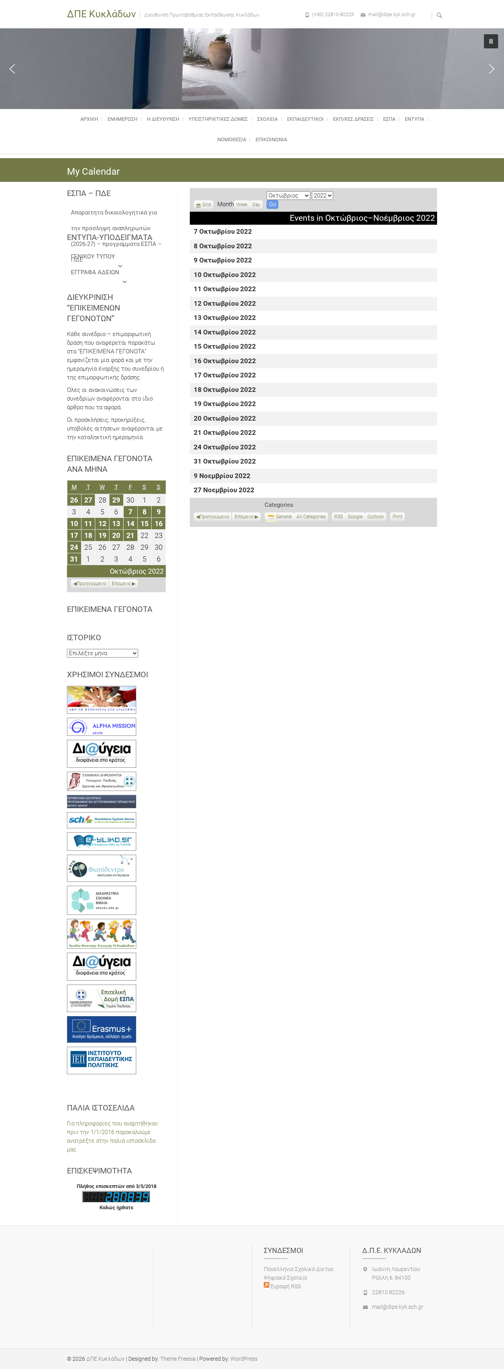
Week (242, 204)
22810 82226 (388, 1292)
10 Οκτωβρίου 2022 (225, 275)
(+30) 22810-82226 (333, 14)
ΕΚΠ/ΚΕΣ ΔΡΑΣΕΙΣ (353, 119)
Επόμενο (244, 516)
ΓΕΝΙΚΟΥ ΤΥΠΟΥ (93, 256)
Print (399, 517)
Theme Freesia (178, 1359)
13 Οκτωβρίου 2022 (225, 318)
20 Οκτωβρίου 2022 (225, 419)
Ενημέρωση (122, 119)
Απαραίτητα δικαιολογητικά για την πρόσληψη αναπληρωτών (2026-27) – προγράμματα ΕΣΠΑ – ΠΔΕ (116, 214)
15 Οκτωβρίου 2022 (225, 347)
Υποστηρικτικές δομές (218, 119)
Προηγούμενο (214, 516)
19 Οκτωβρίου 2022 (225, 404)
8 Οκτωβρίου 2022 (223, 246)
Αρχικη (89, 119)
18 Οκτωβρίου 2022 (225, 390)
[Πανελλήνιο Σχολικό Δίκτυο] (101, 816)
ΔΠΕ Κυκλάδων (101, 14)
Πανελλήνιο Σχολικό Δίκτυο (299, 1269)
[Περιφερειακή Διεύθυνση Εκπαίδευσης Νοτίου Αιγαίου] (101, 799)
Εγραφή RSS (285, 1286)
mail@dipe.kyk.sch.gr (391, 14)
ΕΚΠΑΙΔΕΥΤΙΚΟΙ (305, 119)
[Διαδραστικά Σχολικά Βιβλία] (101, 890)
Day (256, 204)
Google (355, 517)
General (284, 516)
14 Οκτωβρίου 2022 (225, 332)
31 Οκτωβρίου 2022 (225, 461)
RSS (338, 516)
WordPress (244, 1359)
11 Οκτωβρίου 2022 (225, 289)
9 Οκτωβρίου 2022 (223, 260)
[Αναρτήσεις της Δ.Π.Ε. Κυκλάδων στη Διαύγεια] (101, 744)
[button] (12, 69)
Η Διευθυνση (163, 119)
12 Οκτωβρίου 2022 (225, 304)
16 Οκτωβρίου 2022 (225, 361)
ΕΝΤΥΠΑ (414, 119)
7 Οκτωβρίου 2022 (223, 232)
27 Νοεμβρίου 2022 (224, 490)
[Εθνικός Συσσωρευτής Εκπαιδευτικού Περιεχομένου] (101, 859)
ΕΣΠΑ (389, 119)
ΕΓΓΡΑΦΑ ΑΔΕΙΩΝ (95, 272)
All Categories (311, 516)
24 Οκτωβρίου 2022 (225, 447)
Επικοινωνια (271, 139)
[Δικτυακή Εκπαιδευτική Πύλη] (101, 836)
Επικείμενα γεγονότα (109, 609)
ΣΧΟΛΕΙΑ (267, 119)
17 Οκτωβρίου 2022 (225, 375)
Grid (206, 205)
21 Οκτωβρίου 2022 (225, 433)
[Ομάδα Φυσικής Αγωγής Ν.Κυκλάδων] (101, 923)
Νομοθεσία (231, 139)
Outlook (375, 517)
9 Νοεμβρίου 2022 (222, 476)
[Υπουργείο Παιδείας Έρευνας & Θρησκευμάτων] (101, 776)
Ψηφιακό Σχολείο (285, 1278)
